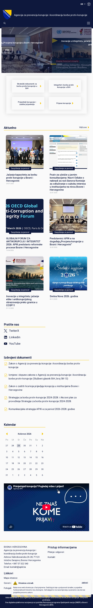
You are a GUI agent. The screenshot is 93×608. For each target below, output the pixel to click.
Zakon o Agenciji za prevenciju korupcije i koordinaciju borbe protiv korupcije (44, 365)
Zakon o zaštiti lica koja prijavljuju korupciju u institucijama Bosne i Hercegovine (44, 388)
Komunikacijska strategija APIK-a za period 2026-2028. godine (42, 409)
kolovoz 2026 (24, 434)
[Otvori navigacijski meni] (88, 23)
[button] (19, 445)
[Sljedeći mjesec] (42, 434)
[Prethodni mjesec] (7, 434)
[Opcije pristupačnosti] (89, 4)
